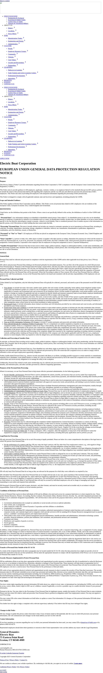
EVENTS (7, 82)
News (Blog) (13, 34)
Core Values (13, 60)
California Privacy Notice (8, 667)
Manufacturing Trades (16, 38)
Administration (14, 44)
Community (13, 54)
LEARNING (8, 67)
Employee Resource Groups (18, 51)
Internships (13, 78)
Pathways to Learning (16, 70)
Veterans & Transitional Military (18, 23)
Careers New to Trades (15, 22)
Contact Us (23, 660)
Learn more (78, 663)
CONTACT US (9, 84)
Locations (12, 31)
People (11, 48)
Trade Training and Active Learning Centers (23, 73)
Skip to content (5, 1)
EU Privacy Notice (23, 667)
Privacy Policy (14, 660)
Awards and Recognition (17, 62)
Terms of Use (4, 660)
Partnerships (13, 65)
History (12, 28)
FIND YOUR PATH (10, 16)
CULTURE (8, 46)
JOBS (6, 35)
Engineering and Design (17, 41)
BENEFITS (8, 80)
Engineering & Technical (16, 18)
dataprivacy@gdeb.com (88, 622)
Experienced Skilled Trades (16, 20)
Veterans (12, 57)
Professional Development (18, 76)
